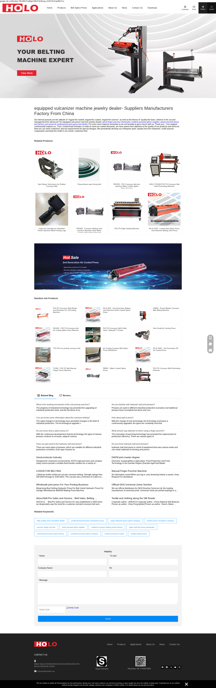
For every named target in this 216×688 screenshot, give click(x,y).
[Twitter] (171, 667)
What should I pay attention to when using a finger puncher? (138, 431)
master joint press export (114, 534)
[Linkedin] (166, 667)
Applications (97, 8)
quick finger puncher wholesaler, (117, 122)
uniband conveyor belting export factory (106, 527)
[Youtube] (175, 667)
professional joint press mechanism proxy (87, 521)
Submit (108, 619)
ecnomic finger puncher (46, 527)
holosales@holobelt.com (46, 671)
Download (152, 8)
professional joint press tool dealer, (73, 124)
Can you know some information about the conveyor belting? (63, 418)
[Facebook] (162, 667)
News (124, 8)
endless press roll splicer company (160, 521)
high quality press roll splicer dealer (51, 521)
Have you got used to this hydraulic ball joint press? (59, 444)
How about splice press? (123, 418)
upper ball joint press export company (125, 521)
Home (49, 8)
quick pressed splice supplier (73, 527)
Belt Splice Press (79, 8)
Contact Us (137, 8)
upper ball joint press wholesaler (141, 527)
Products (61, 8)
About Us (112, 8)
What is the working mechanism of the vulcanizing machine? (63, 404)
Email (194, 9)
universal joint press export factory (50, 534)
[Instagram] (179, 667)
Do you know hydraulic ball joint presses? (130, 444)
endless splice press (139, 534)
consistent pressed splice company (84, 534)
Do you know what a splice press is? (52, 431)
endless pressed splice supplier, (146, 122)
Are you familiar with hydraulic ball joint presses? (133, 404)
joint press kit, (51, 124)
